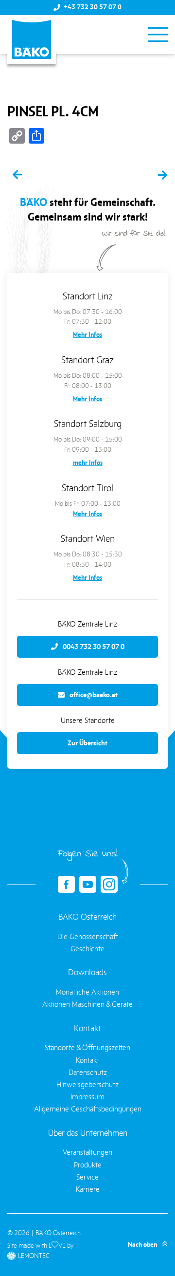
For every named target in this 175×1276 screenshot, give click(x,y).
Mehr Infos (87, 335)
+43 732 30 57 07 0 (93, 7)
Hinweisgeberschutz (87, 1084)
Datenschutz (88, 1072)
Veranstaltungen (87, 1152)
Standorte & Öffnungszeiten (87, 1047)
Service (87, 1177)
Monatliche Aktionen (87, 992)
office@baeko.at (94, 694)
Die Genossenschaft (87, 936)
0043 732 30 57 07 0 (93, 646)
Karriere (88, 1189)
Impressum (87, 1096)
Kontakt (87, 1060)
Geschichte (87, 948)
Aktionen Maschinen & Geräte (87, 1004)
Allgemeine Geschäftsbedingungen (87, 1108)
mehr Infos (88, 463)
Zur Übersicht (87, 743)
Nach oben (142, 1244)
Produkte (88, 1164)
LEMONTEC (34, 1256)
